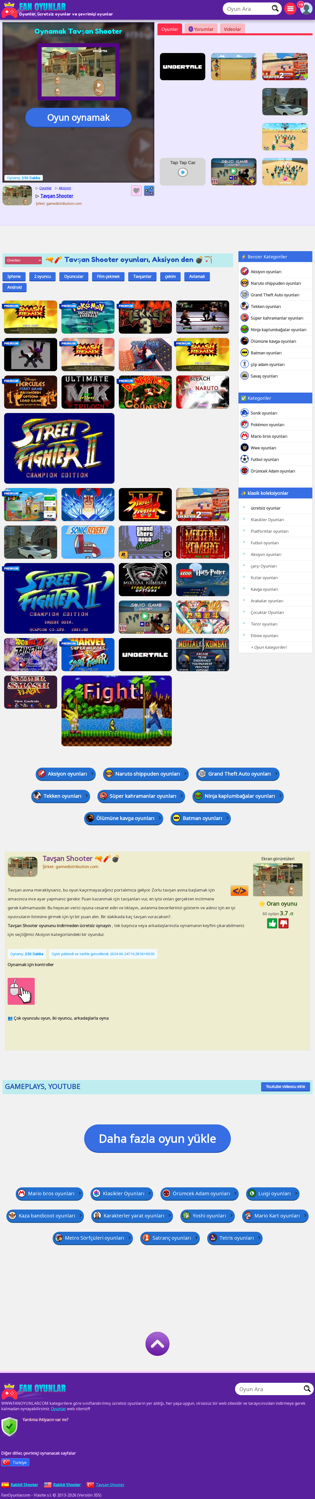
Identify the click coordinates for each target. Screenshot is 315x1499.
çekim (170, 276)
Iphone (14, 276)
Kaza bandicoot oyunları (47, 1215)
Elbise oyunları (264, 635)
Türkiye (20, 1462)
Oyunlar (169, 29)
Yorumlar (202, 29)
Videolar (232, 29)
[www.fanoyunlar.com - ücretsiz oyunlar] (34, 1391)
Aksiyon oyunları (266, 271)
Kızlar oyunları (264, 577)
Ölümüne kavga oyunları (273, 341)
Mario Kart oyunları (277, 1215)
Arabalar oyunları (267, 601)
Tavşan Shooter (110, 1484)
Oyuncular (73, 276)
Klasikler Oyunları (267, 519)
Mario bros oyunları (269, 436)
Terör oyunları (264, 624)
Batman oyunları (266, 353)
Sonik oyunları (264, 413)
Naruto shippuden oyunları (276, 283)
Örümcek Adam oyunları (273, 471)
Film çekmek (108, 276)
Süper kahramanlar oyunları (277, 318)
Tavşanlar (142, 276)
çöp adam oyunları (268, 364)
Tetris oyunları (237, 1237)
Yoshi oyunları (209, 1215)
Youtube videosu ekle (285, 1086)
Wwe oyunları (263, 448)
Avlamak (197, 276)
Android (14, 287)
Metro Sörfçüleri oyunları (94, 1237)
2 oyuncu (42, 276)
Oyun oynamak (78, 117)
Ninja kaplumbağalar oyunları (279, 329)
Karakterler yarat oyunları (134, 1215)
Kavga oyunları (264, 589)
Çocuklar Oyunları (267, 612)
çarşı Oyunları (264, 566)
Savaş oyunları (264, 376)
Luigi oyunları (274, 1193)
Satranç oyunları (172, 1237)
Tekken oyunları (266, 306)
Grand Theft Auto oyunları (275, 295)
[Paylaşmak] (149, 191)
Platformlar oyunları (270, 531)
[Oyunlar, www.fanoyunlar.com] (34, 10)
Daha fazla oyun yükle (157, 1138)
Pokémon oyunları (267, 424)
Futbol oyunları (265, 459)
